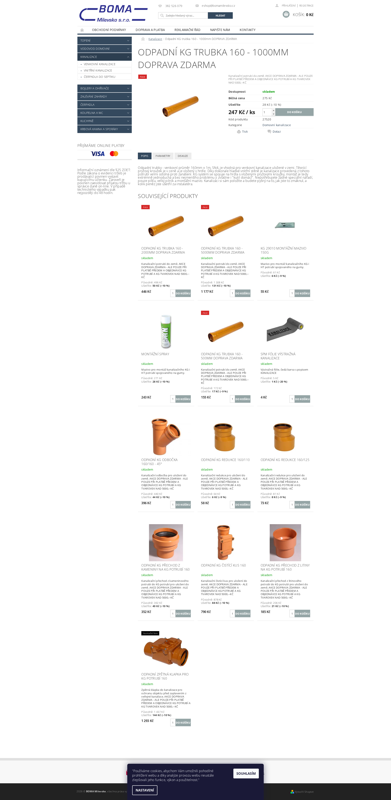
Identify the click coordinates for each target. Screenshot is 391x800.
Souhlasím (246, 773)
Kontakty (247, 30)
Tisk (245, 131)
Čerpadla (87, 105)
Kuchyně (86, 121)
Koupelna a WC (91, 113)
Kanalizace (88, 57)
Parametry (163, 156)
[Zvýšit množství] (273, 110)
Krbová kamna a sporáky (99, 129)
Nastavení (145, 790)
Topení (85, 40)
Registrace (306, 5)
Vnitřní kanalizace (98, 70)
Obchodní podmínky (109, 30)
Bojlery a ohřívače (94, 88)
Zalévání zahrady (93, 96)
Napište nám (220, 30)
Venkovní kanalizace (99, 64)
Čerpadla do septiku (99, 77)
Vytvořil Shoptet (304, 791)
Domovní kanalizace (276, 125)
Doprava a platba (150, 30)
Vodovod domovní (95, 49)
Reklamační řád (187, 30)
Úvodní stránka (82, 29)
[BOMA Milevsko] (113, 12)
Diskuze (183, 156)
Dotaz (277, 131)
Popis (144, 156)
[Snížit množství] (273, 114)
